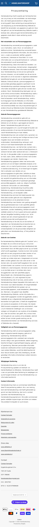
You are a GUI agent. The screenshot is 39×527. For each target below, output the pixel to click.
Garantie (3, 426)
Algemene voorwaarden (8, 437)
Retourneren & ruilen (7, 422)
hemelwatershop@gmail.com (10, 478)
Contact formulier (6, 415)
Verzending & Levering (8, 419)
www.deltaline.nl (6, 447)
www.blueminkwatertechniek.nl (11, 450)
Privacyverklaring (6, 433)
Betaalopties (5, 430)
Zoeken (19, 519)
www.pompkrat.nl (6, 454)
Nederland (18, 495)
